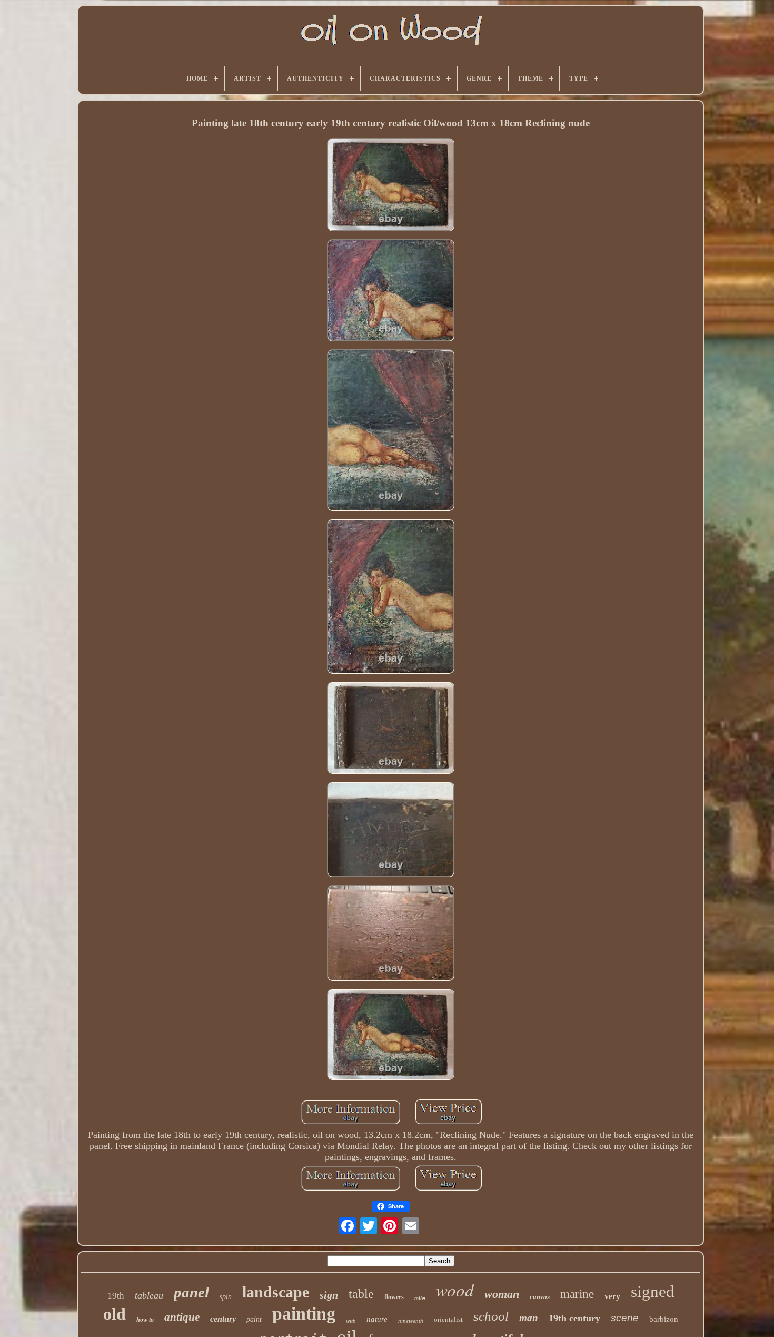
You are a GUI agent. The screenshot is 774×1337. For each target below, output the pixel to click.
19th (115, 1296)
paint (254, 1319)
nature (377, 1319)
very (612, 1296)
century (223, 1318)
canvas (540, 1297)
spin (226, 1297)
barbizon (663, 1319)
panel (191, 1292)
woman (501, 1294)
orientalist (448, 1319)
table (361, 1294)
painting (303, 1313)
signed (652, 1291)
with (351, 1321)
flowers (394, 1297)
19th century (574, 1318)
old (114, 1313)
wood (455, 1289)
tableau (149, 1295)
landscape (275, 1292)
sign (329, 1295)
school (491, 1316)
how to (145, 1319)
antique (182, 1317)
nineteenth (410, 1321)
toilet (419, 1298)
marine (577, 1294)
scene (625, 1317)
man (528, 1317)
